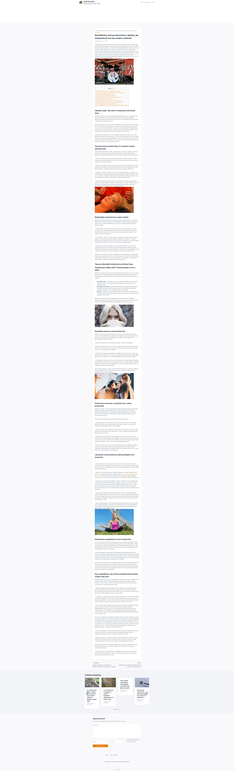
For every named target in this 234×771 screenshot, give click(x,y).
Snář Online (147, 2)
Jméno (95, 741)
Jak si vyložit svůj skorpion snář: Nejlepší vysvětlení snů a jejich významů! (125, 684)
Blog (107, 755)
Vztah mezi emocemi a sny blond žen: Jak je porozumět (108, 100)
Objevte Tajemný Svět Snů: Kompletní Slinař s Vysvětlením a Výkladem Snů (130, 664)
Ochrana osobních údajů (123, 761)
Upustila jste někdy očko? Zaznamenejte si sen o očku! (108, 97)
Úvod (142, 2)
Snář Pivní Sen (99, 41)
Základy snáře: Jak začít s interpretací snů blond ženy (107, 91)
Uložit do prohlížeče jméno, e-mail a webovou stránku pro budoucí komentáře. (133, 740)
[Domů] (95, 30)
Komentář (96, 725)
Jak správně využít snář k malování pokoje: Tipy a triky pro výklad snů (142, 693)
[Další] (147, 693)
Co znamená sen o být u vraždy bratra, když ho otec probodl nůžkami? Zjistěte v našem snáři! (92, 695)
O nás (152, 2)
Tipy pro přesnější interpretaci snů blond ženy (106, 95)
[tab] (114, 709)
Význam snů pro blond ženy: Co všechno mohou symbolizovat (109, 92)
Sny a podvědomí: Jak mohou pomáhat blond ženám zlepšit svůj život (111, 105)
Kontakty (115, 755)
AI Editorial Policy (117, 769)
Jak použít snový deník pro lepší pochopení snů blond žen (108, 102)
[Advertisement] (117, 14)
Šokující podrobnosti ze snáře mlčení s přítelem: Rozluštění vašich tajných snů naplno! (104, 664)
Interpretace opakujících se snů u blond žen (105, 103)
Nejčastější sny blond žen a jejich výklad (104, 94)
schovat (113, 88)
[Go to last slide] (87, 693)
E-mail (112, 741)
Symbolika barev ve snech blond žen (103, 99)
